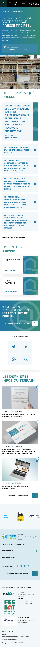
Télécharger (12, 137)
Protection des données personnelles (15, 637)
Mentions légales (8, 632)
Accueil (7, 11)
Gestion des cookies (9, 639)
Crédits (4, 634)
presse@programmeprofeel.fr (18, 49)
